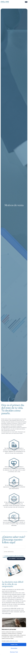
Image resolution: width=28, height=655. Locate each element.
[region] (14, 641)
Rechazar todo (14, 652)
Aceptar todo (14, 644)
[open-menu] (26, 2)
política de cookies (13, 641)
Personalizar (14, 648)
